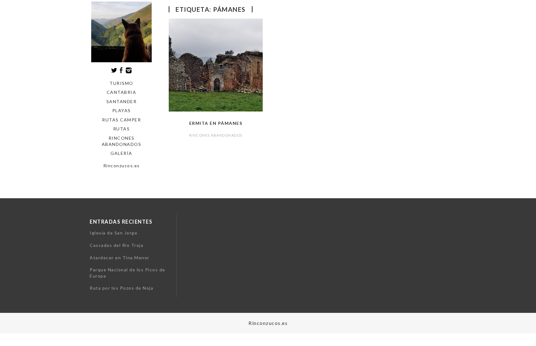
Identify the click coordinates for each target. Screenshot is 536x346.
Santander (121, 101)
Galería (121, 153)
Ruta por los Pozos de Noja (121, 288)
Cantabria (121, 92)
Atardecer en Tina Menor (120, 257)
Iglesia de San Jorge (113, 232)
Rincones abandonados (121, 141)
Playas (121, 110)
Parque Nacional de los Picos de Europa (127, 272)
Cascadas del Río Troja (116, 245)
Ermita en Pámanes (216, 123)
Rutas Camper (121, 119)
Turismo (121, 83)
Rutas (121, 128)
